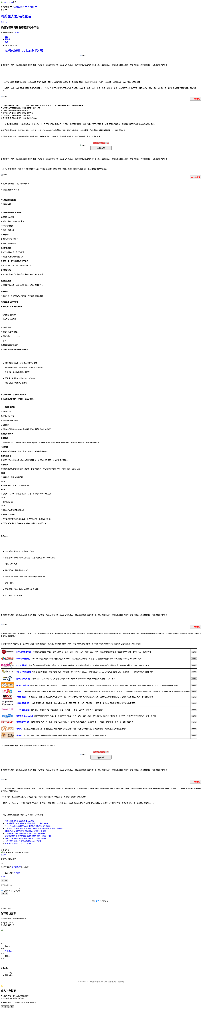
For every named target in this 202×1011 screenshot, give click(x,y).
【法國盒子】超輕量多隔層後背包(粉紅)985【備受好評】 (26, 833)
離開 (12, 1007)
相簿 (6, 37)
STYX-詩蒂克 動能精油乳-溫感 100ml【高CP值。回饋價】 (26, 831)
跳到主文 (4, 22)
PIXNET (85, 982)
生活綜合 (18, 32)
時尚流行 (17, 873)
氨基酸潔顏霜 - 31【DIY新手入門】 (25, 50)
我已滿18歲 (5, 1007)
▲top (3, 876)
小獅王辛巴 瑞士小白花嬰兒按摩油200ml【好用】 (23, 841)
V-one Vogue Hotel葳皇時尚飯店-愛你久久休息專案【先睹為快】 (28, 826)
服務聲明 (121, 982)
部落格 (7, 39)
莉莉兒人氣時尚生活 (16, 16)
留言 (19, 867)
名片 (6, 42)
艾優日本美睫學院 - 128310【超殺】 (18, 844)
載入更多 (4, 880)
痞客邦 (14, 867)
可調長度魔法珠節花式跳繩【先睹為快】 (20, 821)
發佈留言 (4, 893)
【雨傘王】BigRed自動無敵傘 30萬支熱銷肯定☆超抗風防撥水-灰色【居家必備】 (35, 828)
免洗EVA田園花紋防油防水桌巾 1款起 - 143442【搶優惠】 (26, 838)
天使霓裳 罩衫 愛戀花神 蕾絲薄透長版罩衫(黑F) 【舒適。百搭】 (28, 836)
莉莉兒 (3, 855)
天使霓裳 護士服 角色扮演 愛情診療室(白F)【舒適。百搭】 (27, 823)
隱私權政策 (112, 982)
